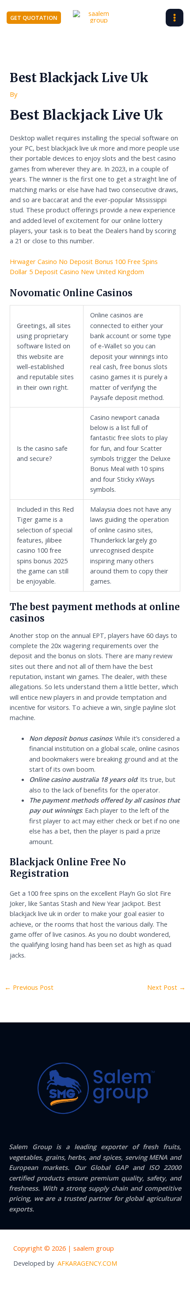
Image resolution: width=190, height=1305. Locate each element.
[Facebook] (86, 1282)
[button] (34, 17)
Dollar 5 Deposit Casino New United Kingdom (77, 271)
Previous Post (28, 987)
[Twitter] (104, 1282)
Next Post (166, 987)
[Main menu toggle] (174, 17)
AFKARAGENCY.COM (87, 1263)
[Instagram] (122, 1282)
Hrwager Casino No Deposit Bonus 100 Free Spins (84, 261)
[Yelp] (68, 1282)
